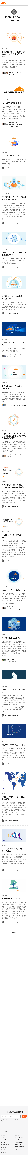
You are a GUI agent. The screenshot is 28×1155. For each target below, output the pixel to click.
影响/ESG (17, 1149)
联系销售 (3, 1140)
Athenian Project (20, 1140)
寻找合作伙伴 (5, 1145)
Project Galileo (19, 1137)
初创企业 (3, 1147)
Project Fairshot (19, 1146)
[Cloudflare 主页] (3, 3)
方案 (2, 1137)
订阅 (24, 1116)
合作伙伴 (3, 1142)
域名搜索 (3, 1152)
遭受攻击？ (4, 1150)
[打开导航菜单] (25, 2)
